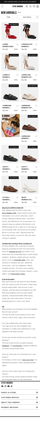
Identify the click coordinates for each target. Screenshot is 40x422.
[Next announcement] (39, 2)
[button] (2, 6)
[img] (2, 386)
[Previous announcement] (1, 2)
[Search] (30, 6)
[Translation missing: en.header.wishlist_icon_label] (34, 6)
